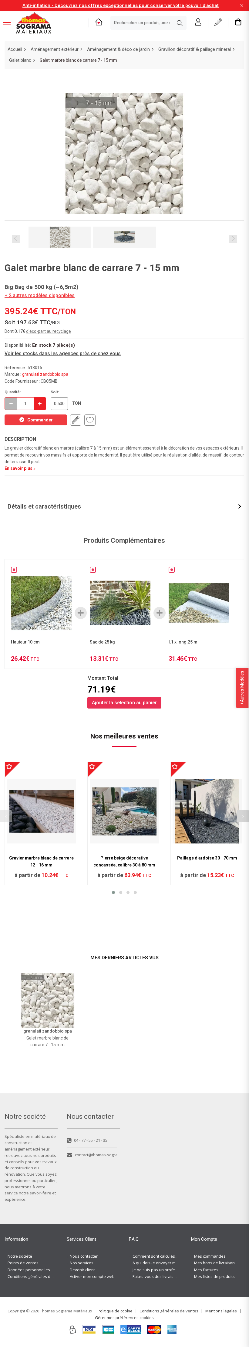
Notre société (20, 1256)
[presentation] (243, 816)
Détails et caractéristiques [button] (44, 506)
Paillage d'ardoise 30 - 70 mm (207, 858)
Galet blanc (20, 60)
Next (233, 239)
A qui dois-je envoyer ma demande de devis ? (174, 1263)
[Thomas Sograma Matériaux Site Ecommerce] (33, 23)
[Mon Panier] (238, 23)
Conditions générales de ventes (37, 1276)
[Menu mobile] (9, 22)
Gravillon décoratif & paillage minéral (194, 49)
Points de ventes (23, 1263)
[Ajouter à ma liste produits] (90, 420)
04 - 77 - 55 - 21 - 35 (90, 1140)
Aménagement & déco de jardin (118, 49)
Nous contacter (84, 1256)
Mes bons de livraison (214, 1263)
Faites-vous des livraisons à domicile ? (168, 1276)
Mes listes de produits (214, 1276)
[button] (113, 892)
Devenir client (82, 1269)
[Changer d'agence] (99, 23)
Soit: (55, 392)
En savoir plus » (20, 468)
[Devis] (218, 23)
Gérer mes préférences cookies (124, 1317)
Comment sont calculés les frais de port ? (170, 1256)
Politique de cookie (115, 1311)
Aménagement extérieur (55, 49)
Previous (16, 239)
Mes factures (206, 1269)
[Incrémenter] (40, 404)
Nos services (81, 1263)
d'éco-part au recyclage (48, 331)
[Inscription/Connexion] (198, 23)
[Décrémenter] (11, 404)
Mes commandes (210, 1256)
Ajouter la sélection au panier (124, 703)
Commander (40, 419)
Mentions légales (221, 1311)
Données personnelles (29, 1269)
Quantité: (13, 392)
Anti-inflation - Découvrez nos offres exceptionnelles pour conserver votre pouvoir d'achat (120, 5)
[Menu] (9, 23)
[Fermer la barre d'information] (242, 5)
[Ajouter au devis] (75, 420)
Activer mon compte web (92, 1276)
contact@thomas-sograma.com (96, 1154)
